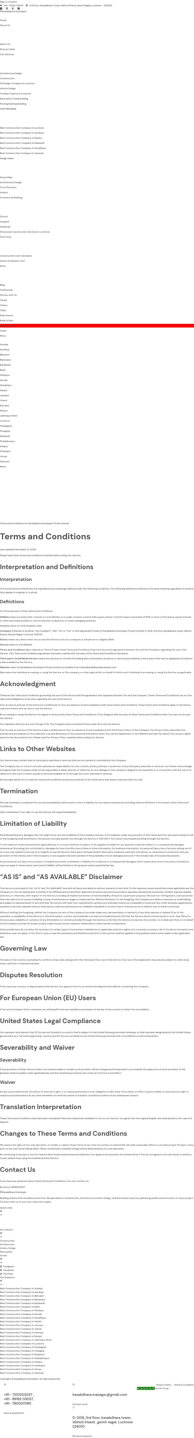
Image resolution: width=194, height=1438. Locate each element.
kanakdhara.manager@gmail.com (99, 1394)
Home (3, 492)
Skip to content (8, 1)
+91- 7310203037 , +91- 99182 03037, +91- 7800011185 (19, 1399)
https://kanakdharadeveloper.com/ (97, 667)
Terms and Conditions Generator (110, 653)
